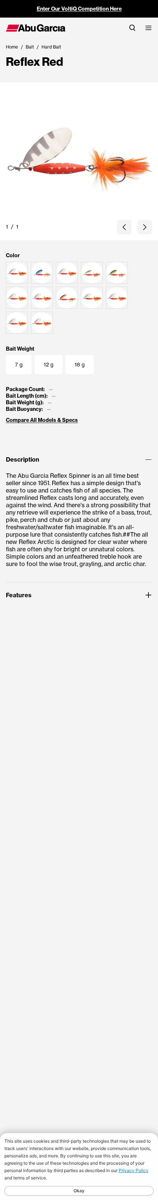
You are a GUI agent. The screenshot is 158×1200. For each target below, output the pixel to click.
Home (12, 47)
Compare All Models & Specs (42, 420)
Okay (79, 1190)
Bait (30, 47)
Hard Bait (51, 47)
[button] (124, 227)
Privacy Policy (133, 1170)
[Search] (132, 28)
